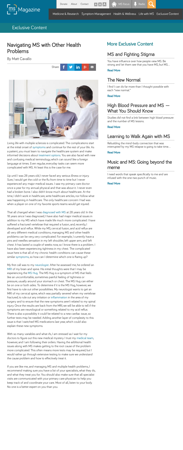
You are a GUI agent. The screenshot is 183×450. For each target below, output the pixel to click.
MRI (9, 269)
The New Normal (123, 80)
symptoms (39, 147)
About (74, 4)
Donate (63, 4)
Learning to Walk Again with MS (138, 136)
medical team (85, 338)
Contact (84, 4)
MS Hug (33, 273)
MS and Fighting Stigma (131, 54)
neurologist (42, 265)
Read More (113, 70)
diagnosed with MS (54, 212)
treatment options (49, 155)
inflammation (59, 297)
